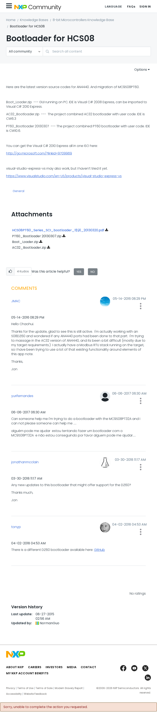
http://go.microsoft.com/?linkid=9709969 (39, 153)
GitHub (99, 549)
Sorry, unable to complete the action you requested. (45, 707)
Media (72, 667)
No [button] (93, 272)
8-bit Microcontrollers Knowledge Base (83, 20)
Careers (34, 667)
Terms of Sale (44, 688)
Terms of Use (25, 688)
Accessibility (14, 694)
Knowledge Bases (34, 20)
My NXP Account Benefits (27, 673)
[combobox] (97, 51)
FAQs (131, 6)
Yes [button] (78, 272)
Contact (88, 667)
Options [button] (140, 69)
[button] (10, 271)
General (18, 191)
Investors (54, 667)
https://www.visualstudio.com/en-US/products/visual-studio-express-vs (64, 176)
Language (113, 6)
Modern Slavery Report (69, 688)
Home (11, 20)
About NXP (15, 667)
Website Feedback (35, 694)
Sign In (145, 6)
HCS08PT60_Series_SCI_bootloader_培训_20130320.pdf (58, 230)
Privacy (10, 688)
